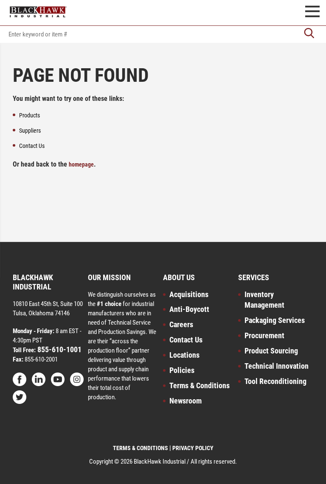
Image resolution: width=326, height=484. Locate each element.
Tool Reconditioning (275, 381)
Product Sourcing (271, 350)
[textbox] (163, 34)
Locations (184, 354)
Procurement (264, 335)
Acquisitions (188, 294)
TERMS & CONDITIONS (140, 448)
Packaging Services (274, 320)
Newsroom (185, 400)
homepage (81, 164)
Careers (181, 324)
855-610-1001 (59, 349)
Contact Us (185, 339)
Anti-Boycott (189, 309)
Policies (181, 370)
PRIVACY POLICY (193, 448)
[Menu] (312, 13)
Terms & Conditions (199, 385)
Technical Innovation (276, 366)
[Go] (309, 34)
